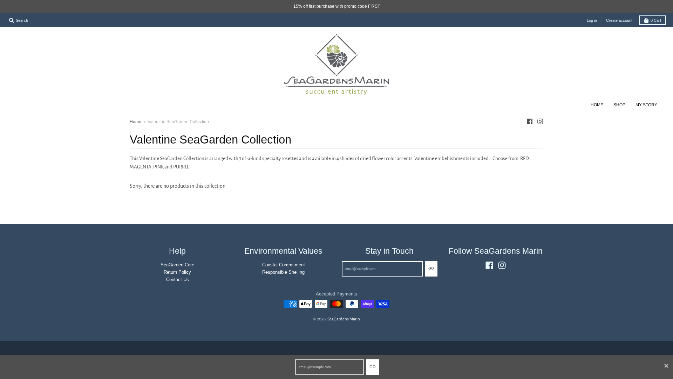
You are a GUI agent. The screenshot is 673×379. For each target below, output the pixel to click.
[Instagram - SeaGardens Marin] (540, 121)
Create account (619, 20)
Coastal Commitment (283, 264)
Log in (592, 20)
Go (372, 367)
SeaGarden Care (177, 264)
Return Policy (177, 272)
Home (135, 121)
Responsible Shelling (283, 272)
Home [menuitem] (597, 104)
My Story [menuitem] (646, 104)
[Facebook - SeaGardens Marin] (529, 121)
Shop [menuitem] (619, 104)
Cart (656, 20)
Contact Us (177, 279)
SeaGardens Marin (343, 319)
